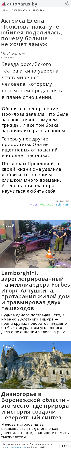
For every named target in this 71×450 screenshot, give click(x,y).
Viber (34, 204)
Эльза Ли (7, 57)
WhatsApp (47, 204)
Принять (65, 446)
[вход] (67, 4)
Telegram (62, 204)
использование (17, 447)
